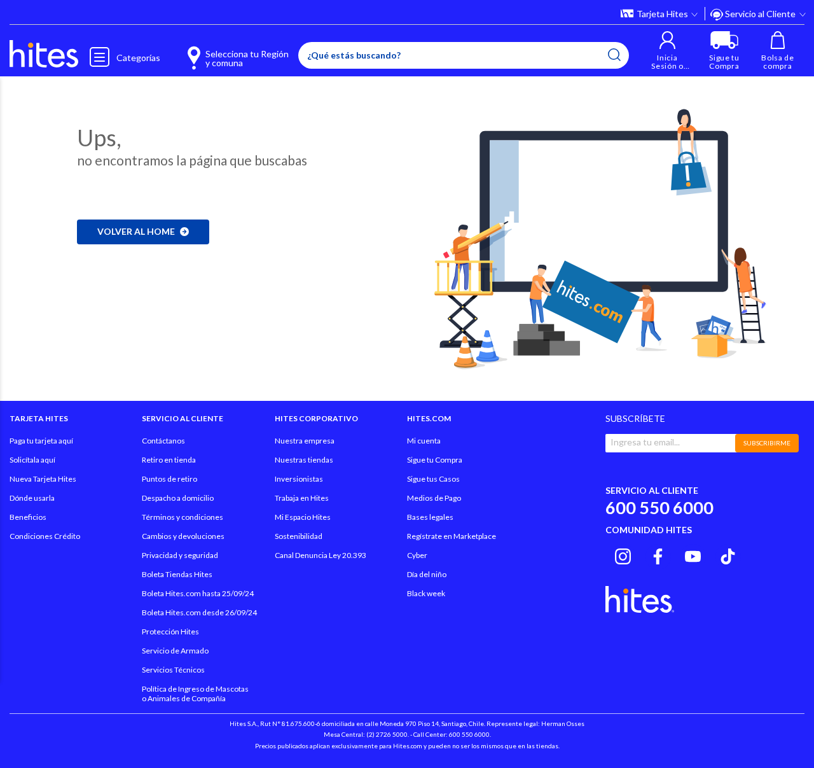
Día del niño (426, 574)
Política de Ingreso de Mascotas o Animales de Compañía (195, 693)
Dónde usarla (32, 498)
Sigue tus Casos (433, 479)
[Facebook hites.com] (658, 555)
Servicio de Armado (175, 650)
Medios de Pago (434, 498)
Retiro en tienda (169, 459)
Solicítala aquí (32, 459)
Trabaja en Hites (302, 498)
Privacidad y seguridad (180, 555)
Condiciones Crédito (45, 536)
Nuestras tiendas (304, 459)
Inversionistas (299, 479)
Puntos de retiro (169, 479)
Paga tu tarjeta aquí (41, 440)
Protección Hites (170, 631)
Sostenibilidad (298, 536)
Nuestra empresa (305, 440)
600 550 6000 (659, 507)
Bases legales (430, 517)
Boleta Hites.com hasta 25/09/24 (198, 593)
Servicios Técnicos (173, 669)
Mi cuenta (424, 440)
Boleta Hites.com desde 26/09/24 (199, 612)
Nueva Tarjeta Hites (43, 479)
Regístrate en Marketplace (451, 536)
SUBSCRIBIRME (766, 443)
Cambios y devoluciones (183, 536)
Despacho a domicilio (178, 498)
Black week (426, 593)
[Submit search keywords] (614, 54)
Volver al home (136, 231)
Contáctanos (163, 440)
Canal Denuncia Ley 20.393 (320, 555)
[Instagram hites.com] (623, 555)
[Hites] (44, 54)
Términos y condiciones (182, 517)
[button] (667, 50)
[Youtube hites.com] (693, 555)
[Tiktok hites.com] (728, 555)
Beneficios (28, 517)
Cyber (417, 555)
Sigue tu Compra (434, 459)
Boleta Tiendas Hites (177, 574)
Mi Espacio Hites (303, 517)
